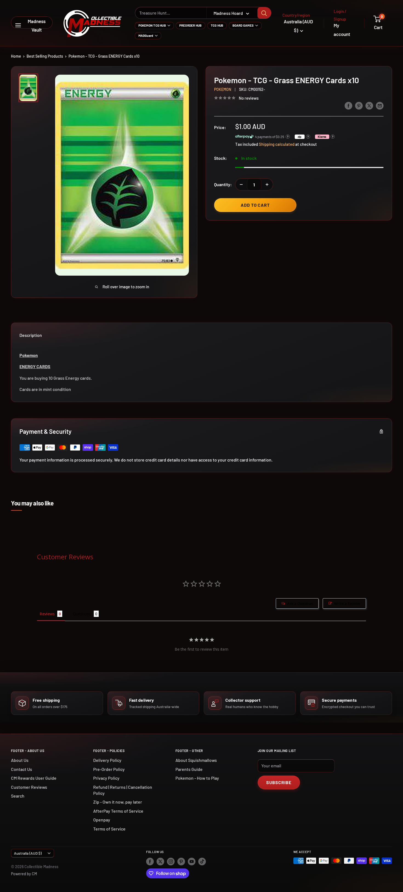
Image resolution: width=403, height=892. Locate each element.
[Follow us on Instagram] (171, 861)
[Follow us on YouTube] (191, 861)
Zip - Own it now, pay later (117, 801)
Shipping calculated (276, 144)
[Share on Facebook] (348, 105)
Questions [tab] (82, 613)
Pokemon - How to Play (197, 778)
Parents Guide (189, 769)
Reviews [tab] (47, 613)
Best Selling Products (45, 56)
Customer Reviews (29, 787)
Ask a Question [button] (300, 603)
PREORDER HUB (190, 25)
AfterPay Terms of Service (118, 810)
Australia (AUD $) (28, 853)
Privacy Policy (106, 778)
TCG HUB (217, 25)
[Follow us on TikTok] (202, 861)
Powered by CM (24, 873)
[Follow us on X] (160, 861)
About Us (20, 760)
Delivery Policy (107, 760)
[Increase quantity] (267, 184)
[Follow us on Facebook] (150, 861)
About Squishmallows (196, 760)
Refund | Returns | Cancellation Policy (122, 790)
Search (17, 795)
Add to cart (255, 205)
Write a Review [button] (347, 603)
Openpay (101, 819)
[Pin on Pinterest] (359, 105)
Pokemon (222, 89)
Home (16, 56)
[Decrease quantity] (241, 184)
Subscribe (278, 782)
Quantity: (223, 184)
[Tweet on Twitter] (369, 105)
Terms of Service (109, 828)
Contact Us (21, 769)
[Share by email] (380, 105)
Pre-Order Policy (109, 769)
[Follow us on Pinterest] (181, 861)
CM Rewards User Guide (33, 778)
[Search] (264, 13)
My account (342, 30)
